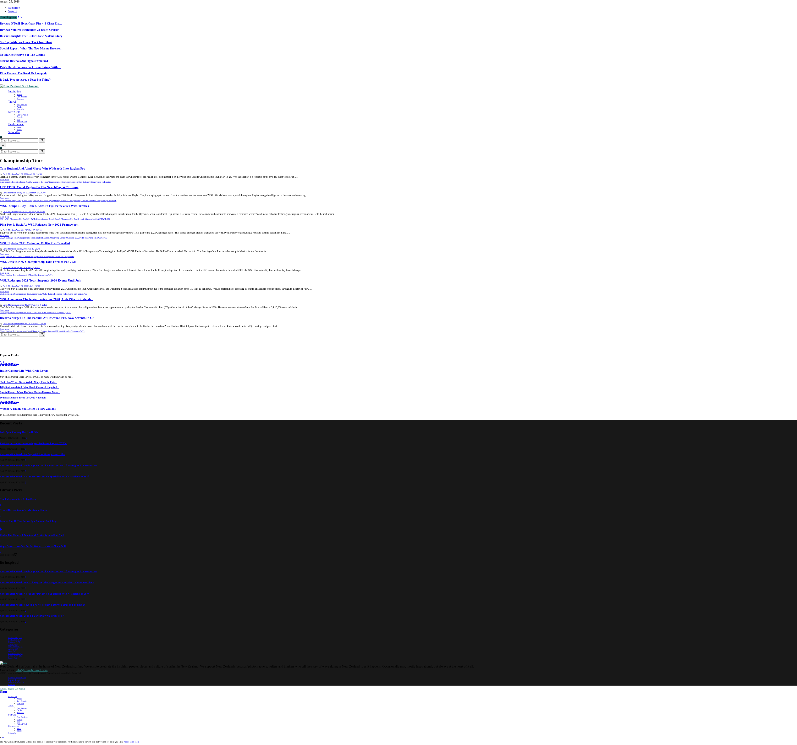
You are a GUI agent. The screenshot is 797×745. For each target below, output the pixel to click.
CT (32, 312)
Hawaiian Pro (38, 331)
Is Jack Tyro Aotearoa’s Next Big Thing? (25, 79)
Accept (126, 742)
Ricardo (60, 331)
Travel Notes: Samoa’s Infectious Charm (23, 510)
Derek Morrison (9, 174)
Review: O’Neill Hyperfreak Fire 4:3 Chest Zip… (31, 23)
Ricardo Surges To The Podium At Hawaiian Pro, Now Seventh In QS (47, 318)
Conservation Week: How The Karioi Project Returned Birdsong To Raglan (42, 605)
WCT (87, 200)
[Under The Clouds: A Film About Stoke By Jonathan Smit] (1, 530)
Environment (16, 124)
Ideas (19, 127)
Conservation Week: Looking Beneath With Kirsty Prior (32, 616)
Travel (12, 101)
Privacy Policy (14, 680)
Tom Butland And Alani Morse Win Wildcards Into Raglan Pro (42, 168)
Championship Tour (56, 182)
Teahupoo (47, 256)
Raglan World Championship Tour (71, 200)
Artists (19, 94)
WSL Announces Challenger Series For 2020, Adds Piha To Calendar (46, 299)
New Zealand (22, 104)
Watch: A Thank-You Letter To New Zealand (28, 408)
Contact (11, 684)
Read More (134, 742)
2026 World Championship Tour (13, 200)
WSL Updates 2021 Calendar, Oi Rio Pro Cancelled (35, 243)
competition (22, 331)
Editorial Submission (17, 677)
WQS (100, 238)
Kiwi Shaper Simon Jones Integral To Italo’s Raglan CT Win (33, 443)
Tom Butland (83, 182)
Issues (19, 129)
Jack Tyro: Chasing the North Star (19, 432)
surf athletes (22, 275)
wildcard (92, 182)
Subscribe (14, 7)
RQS (67, 238)
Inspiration (14, 91)
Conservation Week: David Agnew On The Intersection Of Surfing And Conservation (48, 466)
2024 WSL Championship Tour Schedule (43, 219)
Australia (20, 109)
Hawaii (29, 331)
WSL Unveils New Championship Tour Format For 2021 (38, 261)
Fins (18, 119)
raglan (67, 182)
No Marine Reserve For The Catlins (22, 54)
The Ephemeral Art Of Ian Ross (18, 499)
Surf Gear (14, 111)
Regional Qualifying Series (53, 238)
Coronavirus (36, 294)
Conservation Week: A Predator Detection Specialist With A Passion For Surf (44, 477)
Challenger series (11, 238)
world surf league (103, 182)
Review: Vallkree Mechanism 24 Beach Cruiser (29, 29)
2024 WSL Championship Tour (13, 219)
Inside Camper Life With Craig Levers (24, 370)
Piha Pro (38, 238)
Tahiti (41, 256)
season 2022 (74, 238)
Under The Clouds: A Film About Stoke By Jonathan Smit (32, 535)
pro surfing (63, 294)
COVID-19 (21, 256)
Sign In (12, 11)
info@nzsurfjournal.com (32, 670)
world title (35, 275)
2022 (2, 238)
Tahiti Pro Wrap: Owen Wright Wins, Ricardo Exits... (28, 382)
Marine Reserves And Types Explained (24, 61)
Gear (12, 651)
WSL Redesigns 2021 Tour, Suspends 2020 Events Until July (40, 280)
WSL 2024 (106, 219)
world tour (44, 275)
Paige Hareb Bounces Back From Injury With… (30, 67)
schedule (94, 219)
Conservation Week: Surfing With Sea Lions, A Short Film (32, 454)
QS (42, 312)
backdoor (13, 182)
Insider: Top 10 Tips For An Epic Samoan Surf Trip (28, 521)
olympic (35, 256)
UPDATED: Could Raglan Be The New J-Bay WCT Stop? (39, 187)
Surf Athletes (22, 97)
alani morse (5, 182)
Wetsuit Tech (22, 121)
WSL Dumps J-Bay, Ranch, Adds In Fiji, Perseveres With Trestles (44, 206)
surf (78, 331)
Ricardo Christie (70, 331)
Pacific (19, 107)
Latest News (15, 656)
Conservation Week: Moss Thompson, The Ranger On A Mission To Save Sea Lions (47, 583)
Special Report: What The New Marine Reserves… (32, 48)
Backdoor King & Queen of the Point (32, 182)
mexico (29, 256)
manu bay (48, 200)
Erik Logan (54, 294)
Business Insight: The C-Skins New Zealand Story (31, 36)
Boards (19, 117)
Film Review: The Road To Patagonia (23, 73)
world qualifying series (88, 238)
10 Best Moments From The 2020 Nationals (23, 397)
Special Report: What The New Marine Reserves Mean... (30, 392)
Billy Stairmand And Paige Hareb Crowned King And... (29, 387)
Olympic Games (84, 219)
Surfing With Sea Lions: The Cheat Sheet (26, 42)
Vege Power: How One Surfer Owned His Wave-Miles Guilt (33, 546)
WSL (114, 200)
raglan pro (74, 182)
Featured (14, 642)
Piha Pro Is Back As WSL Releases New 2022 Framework (39, 224)
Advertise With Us (16, 682)
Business (20, 99)
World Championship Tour (101, 200)
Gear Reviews (22, 115)
